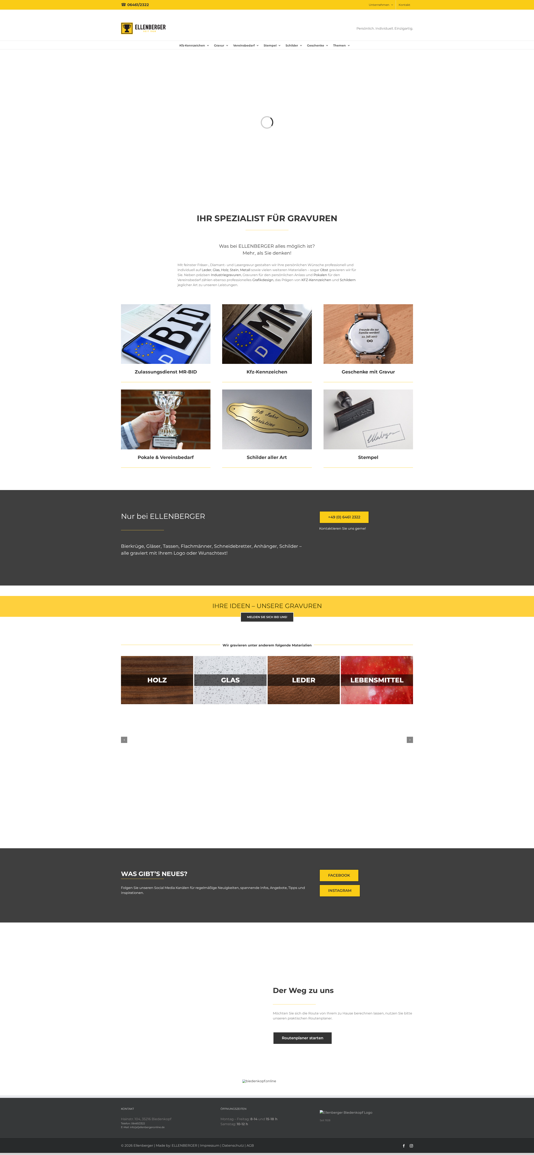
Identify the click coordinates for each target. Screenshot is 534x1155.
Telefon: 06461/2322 (133, 1123)
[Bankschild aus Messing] (267, 391)
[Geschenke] (368, 306)
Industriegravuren (226, 275)
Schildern (348, 280)
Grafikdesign (262, 280)
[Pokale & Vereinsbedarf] (165, 391)
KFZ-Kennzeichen (316, 280)
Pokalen (320, 275)
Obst (324, 270)
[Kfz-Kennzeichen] (267, 306)
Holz (224, 270)
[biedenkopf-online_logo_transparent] (259, 1081)
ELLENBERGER (184, 1145)
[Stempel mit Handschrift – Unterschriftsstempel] (368, 391)
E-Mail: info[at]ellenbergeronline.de (143, 1127)
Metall (245, 270)
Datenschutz (233, 1145)
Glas (216, 270)
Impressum (209, 1145)
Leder (206, 270)
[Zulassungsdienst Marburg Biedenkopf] (165, 306)
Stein (234, 270)
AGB (250, 1145)
